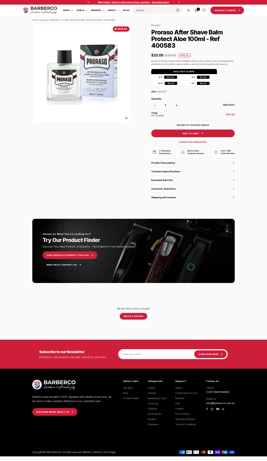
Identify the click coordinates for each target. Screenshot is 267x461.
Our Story (128, 387)
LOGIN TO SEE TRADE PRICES (193, 142)
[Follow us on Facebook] (207, 409)
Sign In (178, 387)
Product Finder (131, 398)
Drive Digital (109, 452)
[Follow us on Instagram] (212, 409)
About (112, 10)
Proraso (156, 25)
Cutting (151, 387)
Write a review (133, 316)
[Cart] (196, 10)
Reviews (179, 398)
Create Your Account (186, 393)
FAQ (177, 403)
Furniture (152, 419)
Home (35, 20)
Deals (80, 10)
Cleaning (152, 408)
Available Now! (160, 2)
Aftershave (55, 20)
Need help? (229, 105)
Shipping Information (163, 197)
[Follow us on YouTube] (217, 409)
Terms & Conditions (185, 424)
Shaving (44, 20)
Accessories (154, 413)
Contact (179, 408)
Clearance (153, 424)
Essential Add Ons (162, 180)
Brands (96, 10)
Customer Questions (163, 188)
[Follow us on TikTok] (223, 409)
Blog (126, 10)
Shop (66, 10)
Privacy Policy (182, 413)
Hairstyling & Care (157, 398)
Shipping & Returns (185, 419)
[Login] (188, 10)
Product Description (163, 162)
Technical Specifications (165, 171)
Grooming (153, 403)
